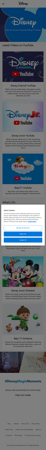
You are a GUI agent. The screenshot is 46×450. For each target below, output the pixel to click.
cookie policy (32, 221)
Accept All (23, 240)
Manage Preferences (23, 228)
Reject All (23, 234)
